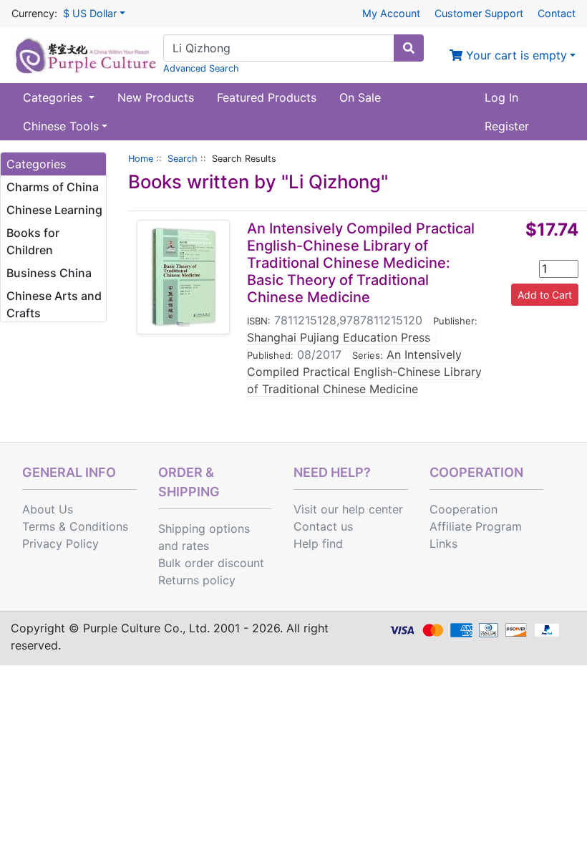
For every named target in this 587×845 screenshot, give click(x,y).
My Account (391, 13)
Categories (54, 97)
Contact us (323, 526)
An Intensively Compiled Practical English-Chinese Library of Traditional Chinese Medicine (364, 371)
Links (443, 543)
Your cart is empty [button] (514, 55)
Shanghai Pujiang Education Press (338, 337)
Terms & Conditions (75, 526)
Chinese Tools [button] (61, 126)
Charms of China (52, 187)
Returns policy (197, 580)
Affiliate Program (476, 526)
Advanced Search (201, 68)
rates (195, 546)
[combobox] (278, 48)
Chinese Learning (54, 210)
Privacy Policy (60, 543)
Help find (318, 543)
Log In (501, 97)
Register (507, 126)
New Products (155, 97)
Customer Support (479, 13)
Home (140, 158)
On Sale (360, 97)
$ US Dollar (90, 13)
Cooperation (464, 509)
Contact (557, 13)
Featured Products (266, 97)
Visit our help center (348, 509)
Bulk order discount (211, 563)
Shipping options (204, 528)
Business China (49, 273)
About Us (47, 509)
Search (183, 158)
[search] (409, 48)
